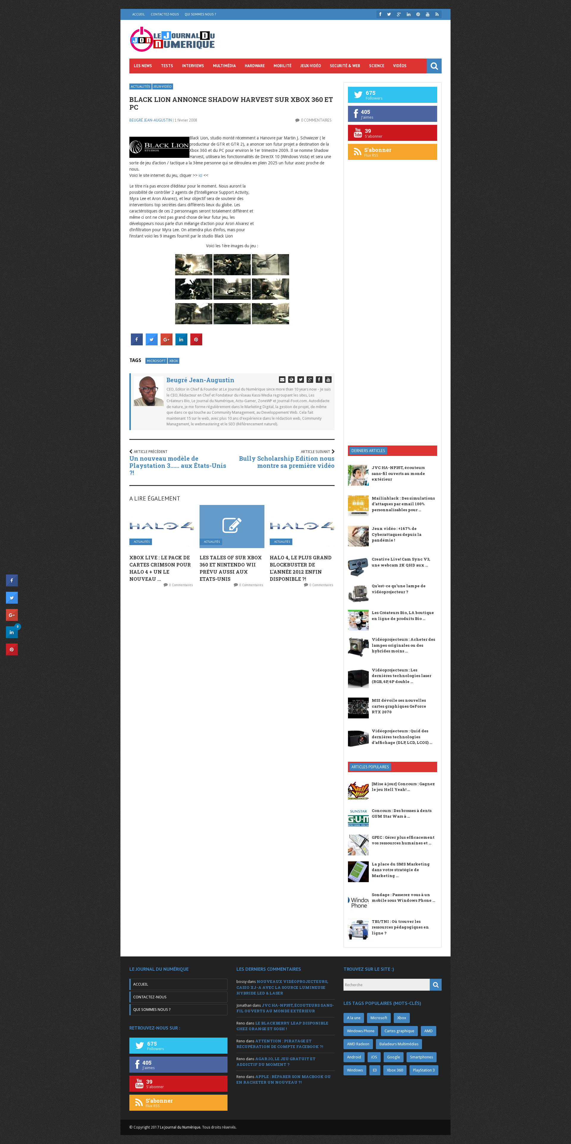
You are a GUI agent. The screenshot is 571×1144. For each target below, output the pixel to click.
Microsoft (156, 360)
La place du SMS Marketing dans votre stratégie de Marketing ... (401, 869)
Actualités (140, 86)
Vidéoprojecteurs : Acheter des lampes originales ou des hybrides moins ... (403, 645)
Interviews (193, 65)
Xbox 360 (395, 1070)
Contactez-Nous (165, 14)
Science (376, 65)
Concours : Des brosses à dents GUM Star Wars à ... (402, 813)
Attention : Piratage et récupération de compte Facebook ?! (279, 1043)
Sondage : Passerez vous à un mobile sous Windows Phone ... (403, 897)
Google (393, 1057)
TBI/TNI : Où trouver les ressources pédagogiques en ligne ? (400, 927)
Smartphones (421, 1057)
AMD (428, 1031)
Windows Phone (360, 1031)
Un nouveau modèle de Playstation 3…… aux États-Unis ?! (177, 465)
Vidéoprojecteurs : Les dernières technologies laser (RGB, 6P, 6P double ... (401, 675)
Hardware (255, 65)
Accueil (138, 14)
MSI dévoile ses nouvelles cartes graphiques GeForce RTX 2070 (399, 706)
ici (200, 175)
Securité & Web (345, 65)
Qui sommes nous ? (200, 14)
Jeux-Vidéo (310, 65)
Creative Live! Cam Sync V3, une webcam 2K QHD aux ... (401, 562)
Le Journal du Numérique (180, 1127)
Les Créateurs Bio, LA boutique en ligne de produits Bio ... (403, 615)
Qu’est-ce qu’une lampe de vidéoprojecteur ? (399, 588)
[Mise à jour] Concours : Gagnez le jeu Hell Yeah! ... (403, 786)
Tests (167, 65)
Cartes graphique (399, 1031)
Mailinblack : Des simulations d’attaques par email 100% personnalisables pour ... (403, 503)
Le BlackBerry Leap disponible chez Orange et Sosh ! (282, 1026)
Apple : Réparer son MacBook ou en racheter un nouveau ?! (283, 1079)
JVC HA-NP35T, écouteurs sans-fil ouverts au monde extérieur (398, 473)
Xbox (173, 360)
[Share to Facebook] (137, 344)
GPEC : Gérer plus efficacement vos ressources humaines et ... (403, 840)
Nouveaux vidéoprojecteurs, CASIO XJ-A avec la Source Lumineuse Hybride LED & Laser (282, 987)
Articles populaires (370, 767)
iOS (374, 1057)
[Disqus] (232, 670)
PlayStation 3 (424, 1070)
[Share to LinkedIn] (181, 344)
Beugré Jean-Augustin (150, 120)
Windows (355, 1070)
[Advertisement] (392, 346)
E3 (375, 1070)
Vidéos (400, 65)
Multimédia (224, 65)
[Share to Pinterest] (196, 344)
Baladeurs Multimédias (398, 1044)
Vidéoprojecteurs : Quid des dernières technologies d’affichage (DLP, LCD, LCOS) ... (402, 736)
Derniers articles (368, 450)
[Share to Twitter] (152, 344)
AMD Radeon (358, 1044)
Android (354, 1057)
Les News (143, 65)
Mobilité (282, 65)
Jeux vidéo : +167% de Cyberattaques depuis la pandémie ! (396, 534)
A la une (353, 1018)
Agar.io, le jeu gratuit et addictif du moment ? (276, 1061)
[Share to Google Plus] (166, 344)
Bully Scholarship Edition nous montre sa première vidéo (287, 461)
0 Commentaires (316, 120)
